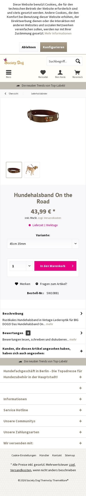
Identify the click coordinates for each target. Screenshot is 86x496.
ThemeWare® (60, 480)
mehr (49, 324)
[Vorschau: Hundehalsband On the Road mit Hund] (32, 170)
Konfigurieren (53, 47)
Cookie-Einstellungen (23, 455)
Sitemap (70, 455)
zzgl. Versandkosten (49, 218)
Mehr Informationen (58, 33)
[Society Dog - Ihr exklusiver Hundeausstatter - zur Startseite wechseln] (21, 61)
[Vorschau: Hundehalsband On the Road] (14, 170)
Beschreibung (13, 313)
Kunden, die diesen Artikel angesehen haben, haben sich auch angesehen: (36, 351)
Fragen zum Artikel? (53, 284)
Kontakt (57, 455)
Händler (44, 455)
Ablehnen (29, 47)
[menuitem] (77, 74)
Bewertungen (13, 333)
